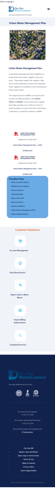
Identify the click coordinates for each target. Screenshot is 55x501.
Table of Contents (28, 463)
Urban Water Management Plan (23, 210)
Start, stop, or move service (28, 456)
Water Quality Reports (19, 214)
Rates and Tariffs (17, 198)
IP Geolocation (27, 432)
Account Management (19, 250)
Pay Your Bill (28, 448)
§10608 (20, 102)
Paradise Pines (16, 179)
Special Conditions (18, 206)
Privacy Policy (28, 467)
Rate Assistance (17, 202)
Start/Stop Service (17, 272)
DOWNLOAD (27, 151)
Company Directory (18, 345)
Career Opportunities (28, 471)
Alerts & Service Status (20, 182)
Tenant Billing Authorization (20, 321)
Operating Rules (17, 194)
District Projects (17, 190)
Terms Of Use (28, 459)
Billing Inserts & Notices (20, 186)
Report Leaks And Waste (28, 452)
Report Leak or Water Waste (20, 296)
